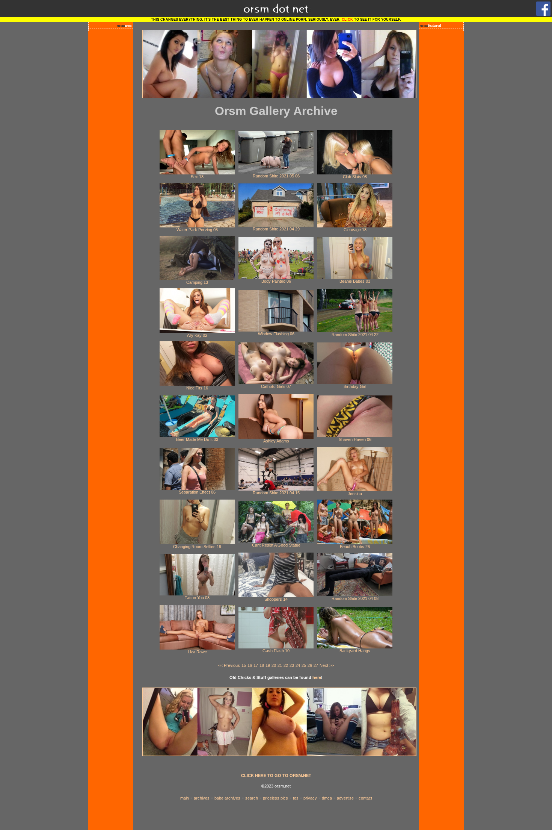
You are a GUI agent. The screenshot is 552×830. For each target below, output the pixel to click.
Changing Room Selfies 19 (197, 546)
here (316, 677)
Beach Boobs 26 (355, 546)
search (251, 798)
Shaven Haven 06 (355, 439)
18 (261, 665)
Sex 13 (197, 176)
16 (249, 665)
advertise (345, 798)
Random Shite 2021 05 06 (276, 176)
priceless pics (275, 798)
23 (292, 665)
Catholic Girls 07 (276, 386)
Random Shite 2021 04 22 (355, 334)
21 (280, 665)
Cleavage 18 (355, 229)
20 (273, 665)
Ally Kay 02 (197, 335)
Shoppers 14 (276, 599)
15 (243, 665)
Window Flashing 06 (276, 334)
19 (267, 665)
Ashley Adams (276, 441)
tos (296, 798)
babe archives (227, 798)
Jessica (355, 493)
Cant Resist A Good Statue (276, 545)
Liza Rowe (197, 652)
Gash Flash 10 (276, 650)
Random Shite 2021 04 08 (355, 598)
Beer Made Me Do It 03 (197, 439)
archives (202, 798)
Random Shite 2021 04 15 (276, 493)
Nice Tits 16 (197, 388)
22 (286, 665)
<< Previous (229, 665)
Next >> (327, 665)
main (184, 798)
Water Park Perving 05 (197, 229)
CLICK (347, 19)
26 (310, 665)
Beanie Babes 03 (354, 281)
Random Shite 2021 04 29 (276, 229)
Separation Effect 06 (197, 492)
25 (304, 665)
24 (298, 665)
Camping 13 (197, 282)
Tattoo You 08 (197, 597)
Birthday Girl (355, 386)
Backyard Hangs (354, 650)
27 (316, 665)
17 (255, 665)
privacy (310, 798)
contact (365, 798)
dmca (327, 798)
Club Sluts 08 (355, 176)
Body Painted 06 (276, 281)
